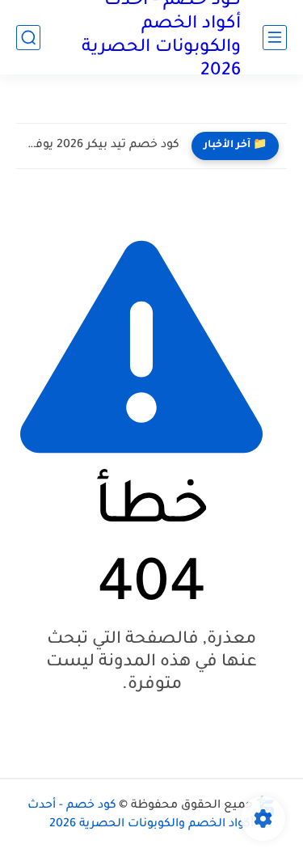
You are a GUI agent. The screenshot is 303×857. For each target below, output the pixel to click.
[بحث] (28, 37)
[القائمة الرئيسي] (275, 37)
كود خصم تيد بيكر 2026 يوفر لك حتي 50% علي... (101, 145)
